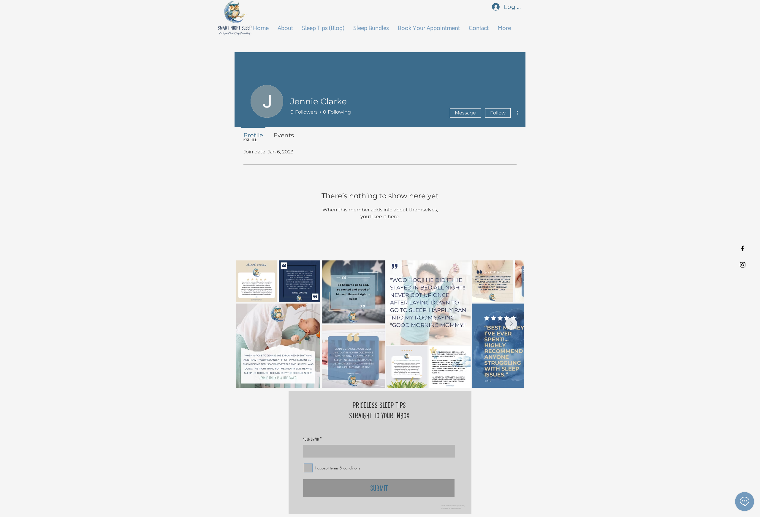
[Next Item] (511, 324)
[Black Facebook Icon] (742, 248)
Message (465, 113)
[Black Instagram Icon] (742, 264)
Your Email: (311, 439)
